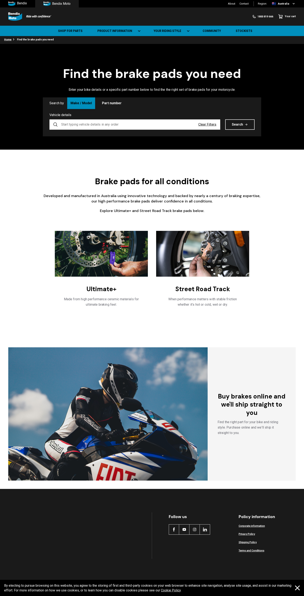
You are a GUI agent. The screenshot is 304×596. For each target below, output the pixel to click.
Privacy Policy (247, 533)
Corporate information (252, 525)
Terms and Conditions (251, 550)
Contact (244, 3)
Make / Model (81, 103)
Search (237, 124)
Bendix (22, 3)
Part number (112, 103)
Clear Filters (207, 124)
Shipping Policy (248, 542)
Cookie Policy (171, 590)
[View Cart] (297, 30)
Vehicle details (60, 115)
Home (8, 39)
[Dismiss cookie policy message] (297, 587)
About (231, 3)
